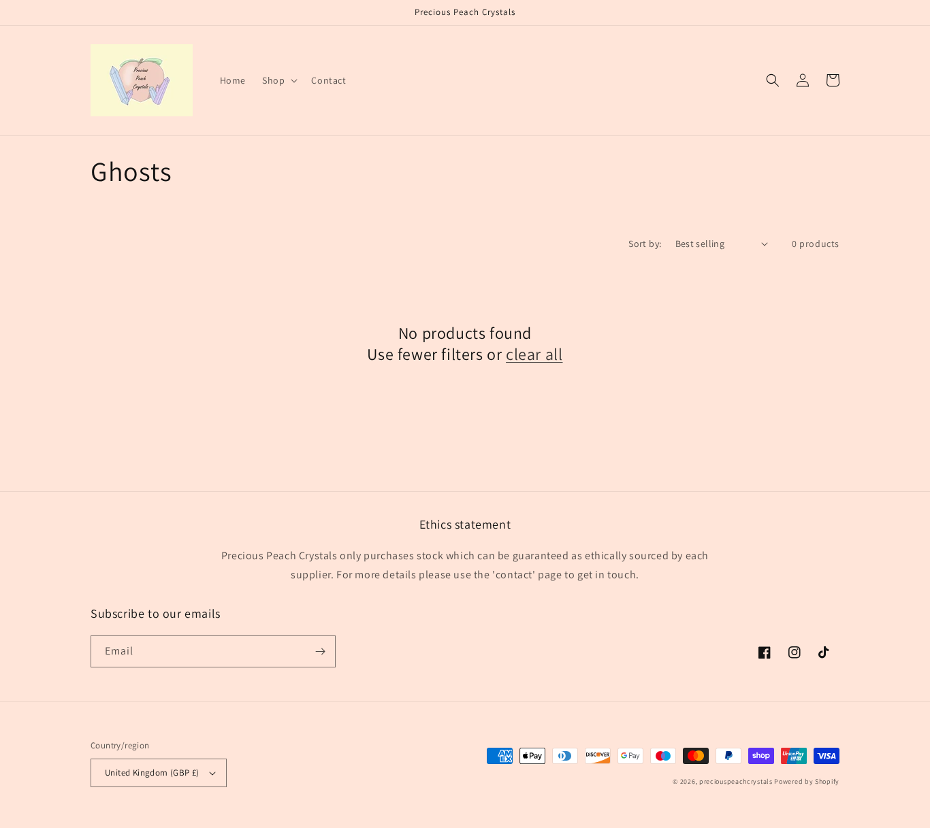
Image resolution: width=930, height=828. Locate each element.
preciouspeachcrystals (736, 781)
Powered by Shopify (806, 781)
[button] (278, 80)
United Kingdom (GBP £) (152, 772)
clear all (534, 354)
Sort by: (644, 243)
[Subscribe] (320, 651)
